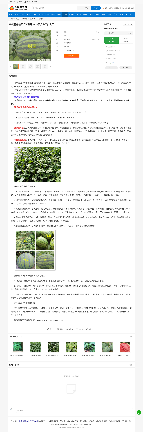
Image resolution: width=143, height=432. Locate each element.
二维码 (28, 2)
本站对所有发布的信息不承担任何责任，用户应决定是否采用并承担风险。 (71, 424)
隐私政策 (91, 421)
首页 (12, 19)
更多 (131, 336)
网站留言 (124, 421)
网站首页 (13, 421)
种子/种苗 (40, 19)
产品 (17, 19)
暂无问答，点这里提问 (71, 376)
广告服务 (111, 421)
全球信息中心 (83, 421)
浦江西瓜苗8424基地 (105, 355)
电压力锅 (110, 8)
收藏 (71, 329)
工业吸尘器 (117, 8)
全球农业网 (24, 19)
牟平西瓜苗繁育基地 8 (70, 355)
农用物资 (32, 19)
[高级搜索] (102, 8)
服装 (129, 8)
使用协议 (98, 421)
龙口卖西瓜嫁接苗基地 (16, 355)
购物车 (35, 2)
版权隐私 (104, 421)
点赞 (52, 329)
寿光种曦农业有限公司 (111, 28)
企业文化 (69, 421)
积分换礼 (117, 421)
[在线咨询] (139, 412)
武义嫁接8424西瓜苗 (123, 355)
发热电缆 (124, 8)
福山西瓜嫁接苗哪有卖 (88, 355)
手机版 (20, 2)
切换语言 (12, 2)
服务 (106, 8)
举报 (61, 329)
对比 (97, 32)
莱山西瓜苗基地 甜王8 (52, 355)
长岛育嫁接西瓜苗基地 (34, 355)
